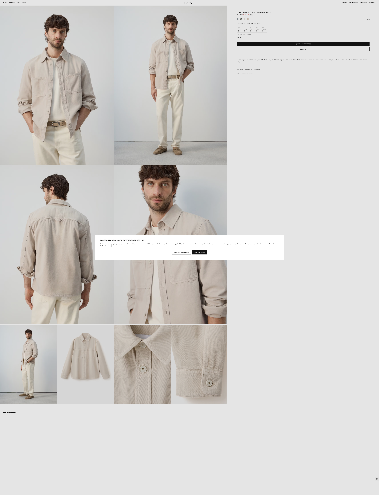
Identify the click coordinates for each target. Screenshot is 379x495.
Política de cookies (105, 246)
